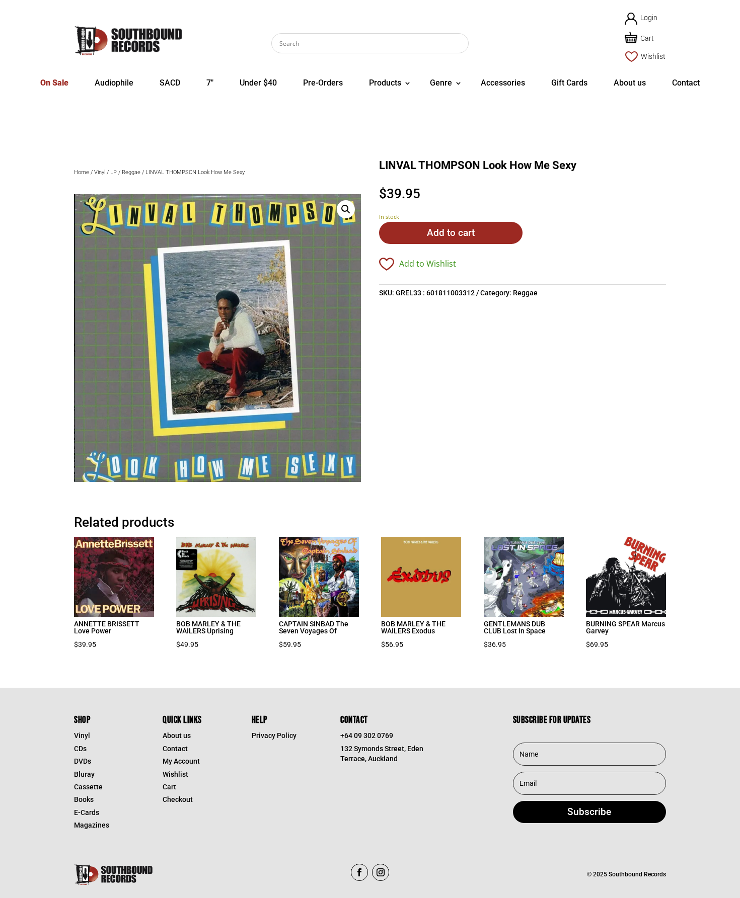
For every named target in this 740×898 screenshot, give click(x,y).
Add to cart (451, 232)
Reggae (131, 172)
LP (113, 172)
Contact (686, 83)
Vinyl (99, 172)
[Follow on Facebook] (359, 872)
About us (630, 83)
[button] (346, 209)
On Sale (54, 83)
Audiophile (114, 83)
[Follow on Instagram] (380, 872)
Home (81, 172)
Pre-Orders (323, 83)
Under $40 (258, 83)
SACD (170, 83)
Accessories (503, 83)
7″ (209, 83)
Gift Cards (569, 83)
